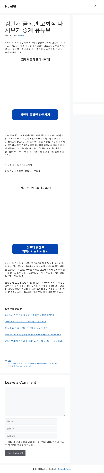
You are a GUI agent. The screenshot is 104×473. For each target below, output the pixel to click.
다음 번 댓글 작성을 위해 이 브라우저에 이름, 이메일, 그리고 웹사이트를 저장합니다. (36, 444)
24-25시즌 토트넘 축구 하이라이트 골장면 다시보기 (30, 315)
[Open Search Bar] (95, 6)
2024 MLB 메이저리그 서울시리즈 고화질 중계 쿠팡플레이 (33, 341)
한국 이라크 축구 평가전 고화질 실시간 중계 (26, 328)
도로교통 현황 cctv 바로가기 (19, 366)
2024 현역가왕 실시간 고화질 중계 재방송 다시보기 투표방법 (32, 363)
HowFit (10, 6)
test (9, 361)
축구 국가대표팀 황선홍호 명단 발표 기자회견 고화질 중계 (33, 334)
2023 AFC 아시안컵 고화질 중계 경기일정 (25, 321)
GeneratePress (64, 469)
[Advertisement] (35, 83)
